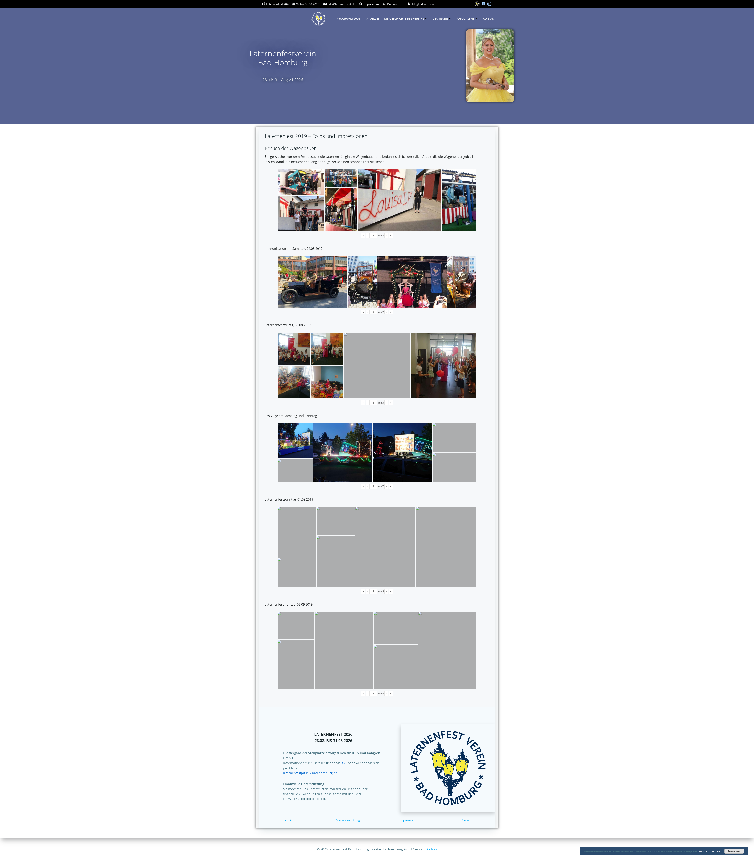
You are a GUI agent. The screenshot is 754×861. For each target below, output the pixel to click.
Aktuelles (372, 18)
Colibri (432, 849)
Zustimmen (734, 851)
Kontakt (489, 18)
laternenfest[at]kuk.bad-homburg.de (310, 773)
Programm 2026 (348, 18)
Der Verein (440, 18)
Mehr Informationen (709, 851)
